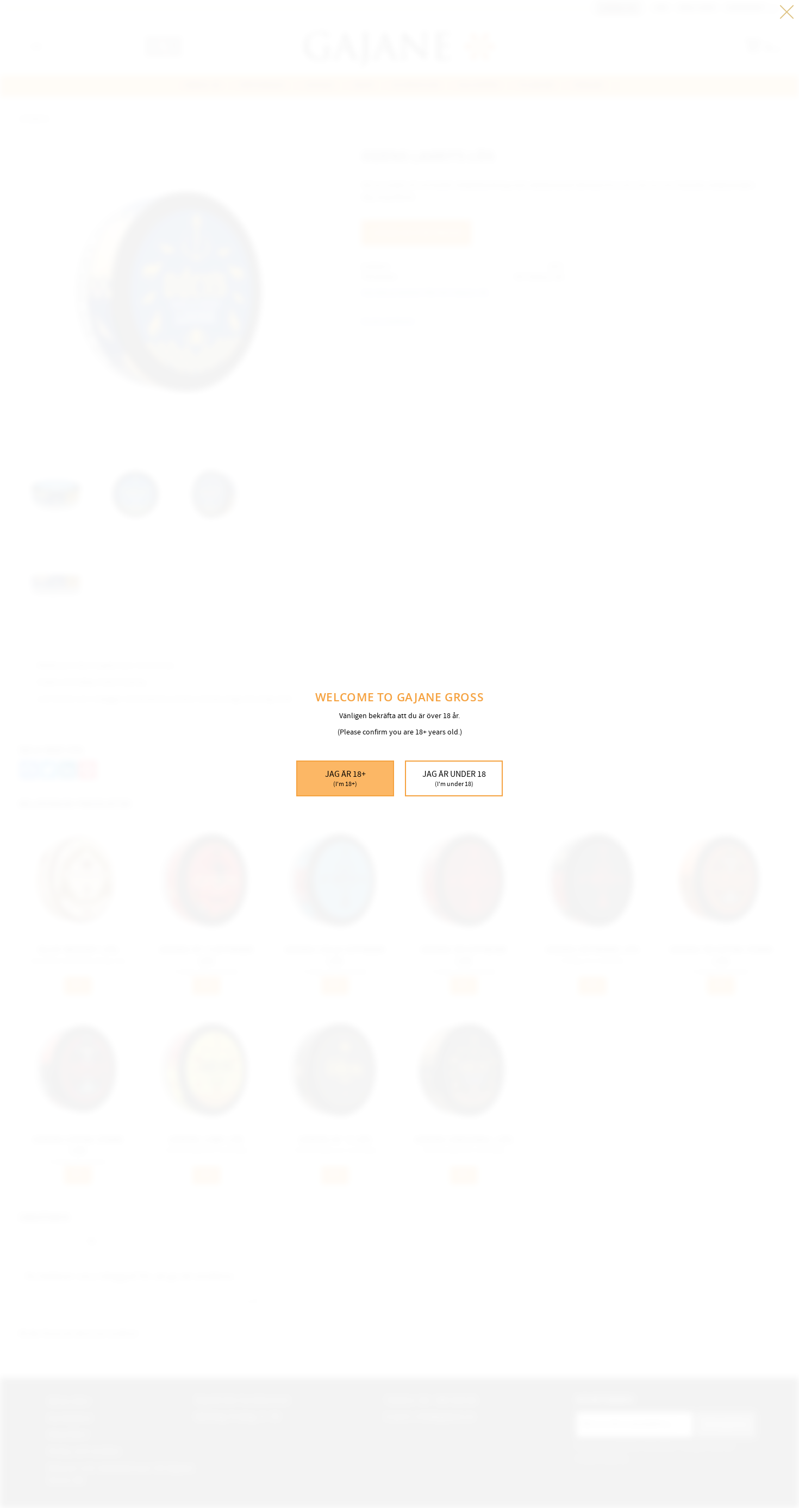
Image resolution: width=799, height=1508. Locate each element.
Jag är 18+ (345, 778)
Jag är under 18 (454, 778)
